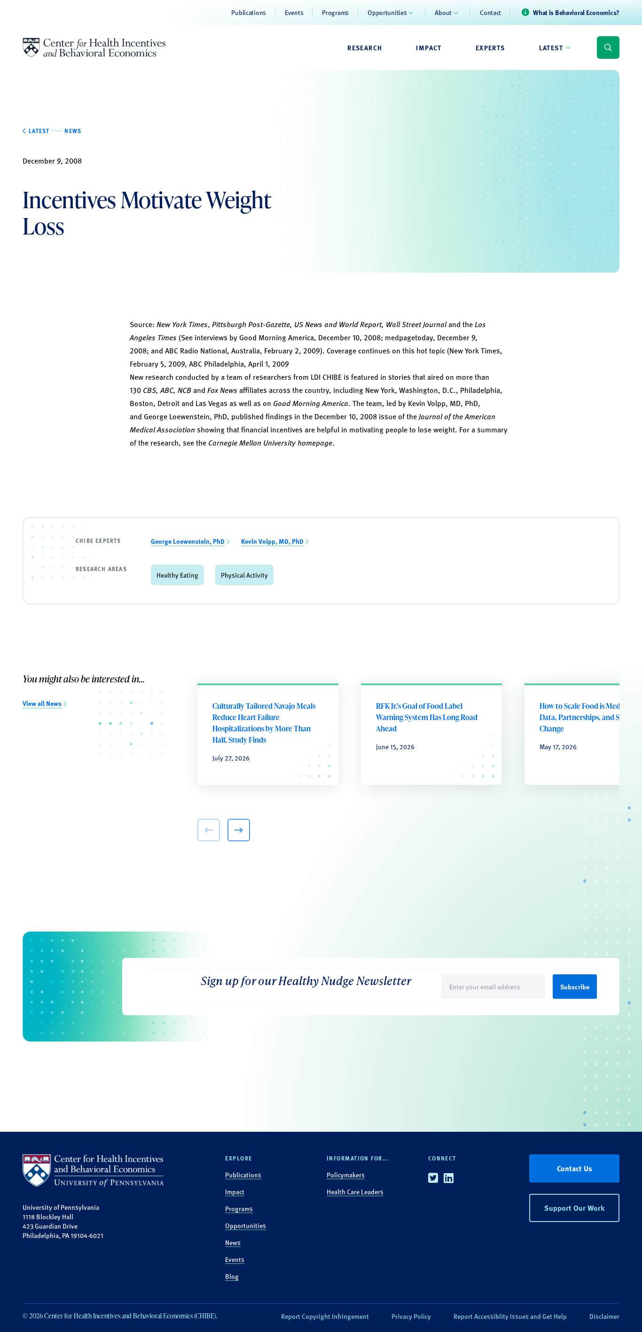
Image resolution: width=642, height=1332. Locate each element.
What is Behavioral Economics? (576, 12)
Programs (335, 12)
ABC (166, 389)
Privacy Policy (411, 1316)
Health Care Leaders (355, 1191)
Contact (490, 12)
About (443, 12)
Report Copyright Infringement (325, 1316)
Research (364, 47)
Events (294, 12)
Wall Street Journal (416, 324)
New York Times (182, 324)
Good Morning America (310, 403)
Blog (232, 1276)
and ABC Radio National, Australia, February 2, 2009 (234, 350)
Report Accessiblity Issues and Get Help (510, 1316)
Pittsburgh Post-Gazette (251, 324)
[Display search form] (608, 47)
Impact (428, 47)
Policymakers (346, 1174)
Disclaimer (604, 1316)
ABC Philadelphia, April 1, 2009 (239, 363)
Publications (248, 12)
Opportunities (387, 12)
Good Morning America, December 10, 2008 (310, 337)
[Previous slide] (208, 830)
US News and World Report (338, 324)
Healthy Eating (177, 575)
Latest (551, 47)
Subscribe (574, 986)
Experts (490, 47)
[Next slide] (238, 830)
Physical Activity (244, 575)
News (233, 1242)
